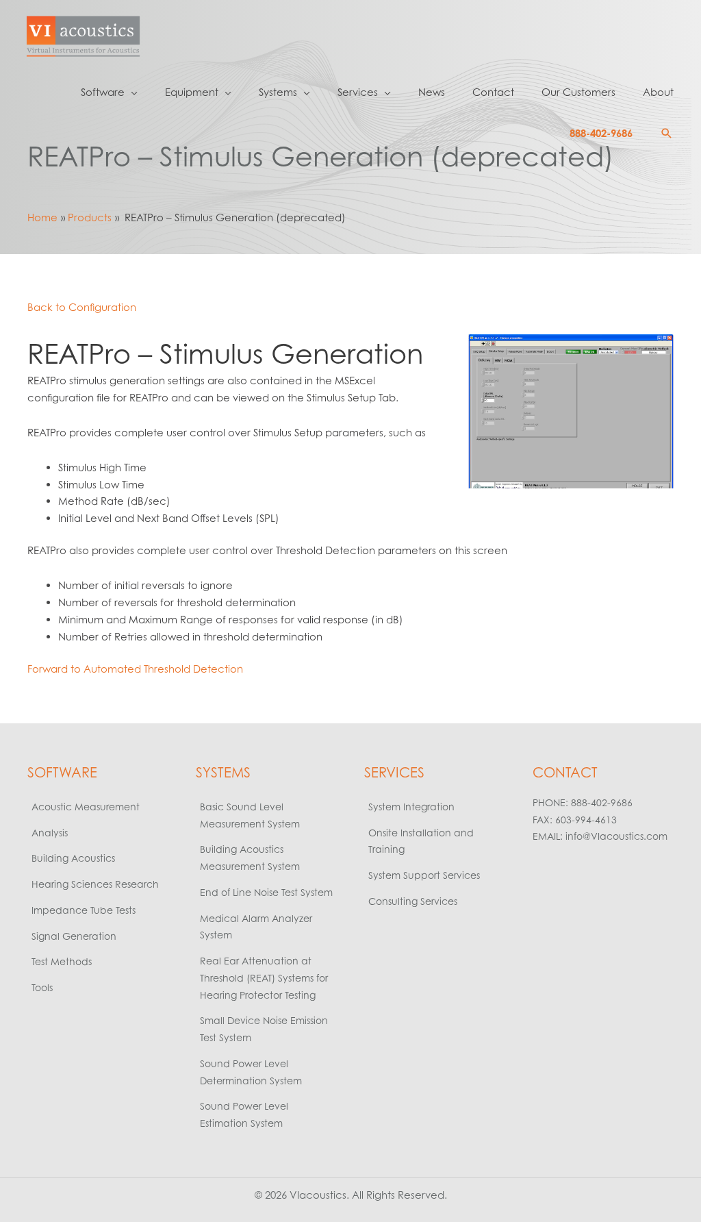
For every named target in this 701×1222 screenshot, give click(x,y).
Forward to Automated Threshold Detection (135, 668)
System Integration (411, 806)
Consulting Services (412, 901)
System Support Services (424, 875)
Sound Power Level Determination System (251, 1072)
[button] (667, 133)
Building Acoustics (73, 858)
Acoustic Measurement (85, 806)
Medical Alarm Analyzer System (256, 926)
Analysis (49, 832)
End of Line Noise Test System (266, 892)
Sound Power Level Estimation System (244, 1114)
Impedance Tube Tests (83, 910)
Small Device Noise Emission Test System (264, 1028)
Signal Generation (73, 936)
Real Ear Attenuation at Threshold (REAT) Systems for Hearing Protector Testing (264, 978)
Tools (42, 987)
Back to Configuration (81, 307)
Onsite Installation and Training (421, 841)
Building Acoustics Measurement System (250, 857)
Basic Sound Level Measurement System (250, 815)
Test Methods (61, 961)
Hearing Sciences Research (95, 884)
